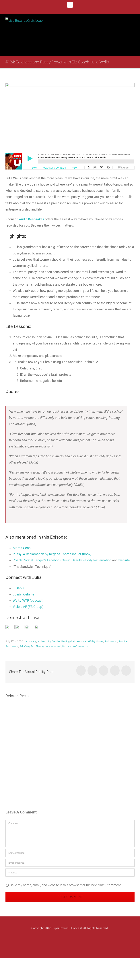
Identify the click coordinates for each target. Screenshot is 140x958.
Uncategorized (53, 646)
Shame (40, 646)
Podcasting (110, 641)
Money (99, 641)
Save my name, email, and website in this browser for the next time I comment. (66, 885)
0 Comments (80, 646)
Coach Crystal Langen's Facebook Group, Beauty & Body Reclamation (62, 560)
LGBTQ (91, 641)
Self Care (25, 646)
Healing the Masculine (73, 641)
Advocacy (30, 641)
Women (66, 646)
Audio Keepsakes (32, 219)
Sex (33, 646)
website (124, 560)
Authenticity (44, 641)
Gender (56, 641)
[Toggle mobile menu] (133, 22)
